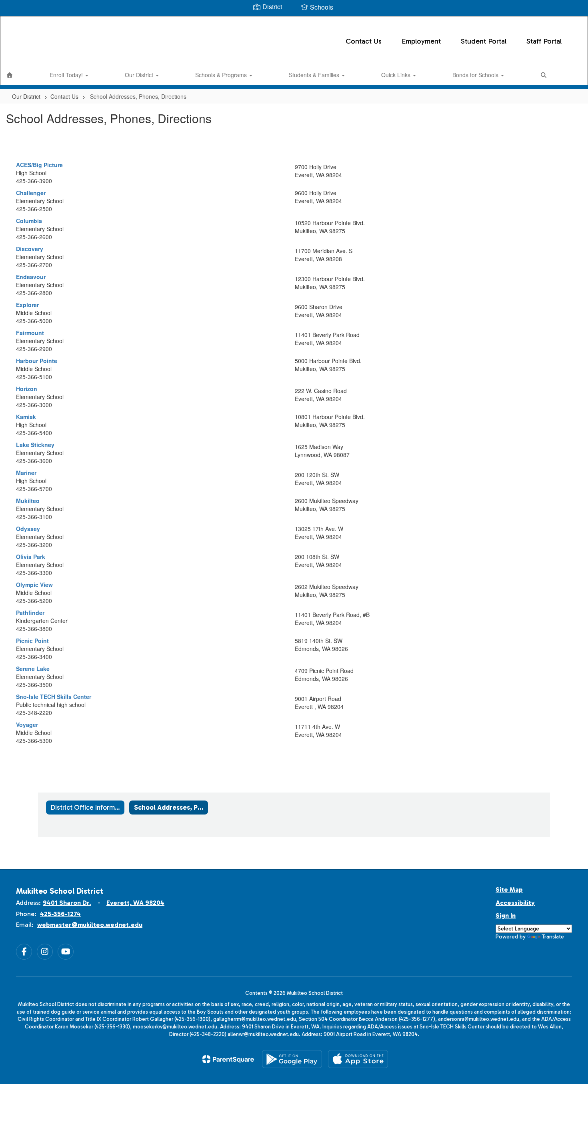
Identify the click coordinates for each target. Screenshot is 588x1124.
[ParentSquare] (228, 1059)
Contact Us (364, 41)
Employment (421, 41)
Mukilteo (28, 501)
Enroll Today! (67, 75)
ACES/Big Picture (39, 165)
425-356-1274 (60, 914)
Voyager (27, 725)
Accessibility (515, 902)
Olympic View (34, 585)
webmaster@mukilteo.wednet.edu (89, 924)
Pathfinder (30, 613)
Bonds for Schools (476, 75)
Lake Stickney (35, 445)
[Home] (9, 75)
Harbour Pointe (36, 361)
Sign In (506, 915)
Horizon (26, 389)
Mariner (26, 473)
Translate (553, 936)
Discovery (29, 249)
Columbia (29, 221)
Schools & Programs (221, 75)
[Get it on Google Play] (292, 1059)
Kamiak (26, 417)
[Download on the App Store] (358, 1059)
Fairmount (30, 333)
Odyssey (28, 529)
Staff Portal (544, 41)
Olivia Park (30, 557)
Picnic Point (32, 641)
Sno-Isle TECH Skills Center (53, 697)
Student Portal (483, 41)
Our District (140, 75)
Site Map (509, 889)
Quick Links (396, 75)
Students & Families (315, 75)
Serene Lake (33, 669)
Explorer (27, 305)
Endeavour (31, 277)
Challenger (31, 193)
